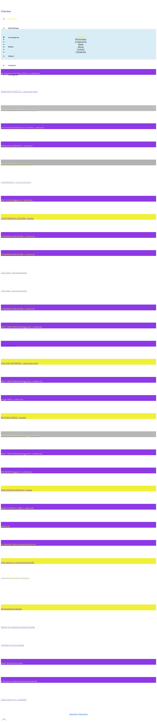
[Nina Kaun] (6, 10)
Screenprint (81, 42)
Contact (12, 65)
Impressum (73, 714)
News (80, 44)
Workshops (13, 28)
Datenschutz (83, 714)
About (81, 47)
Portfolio (12, 19)
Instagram (81, 52)
